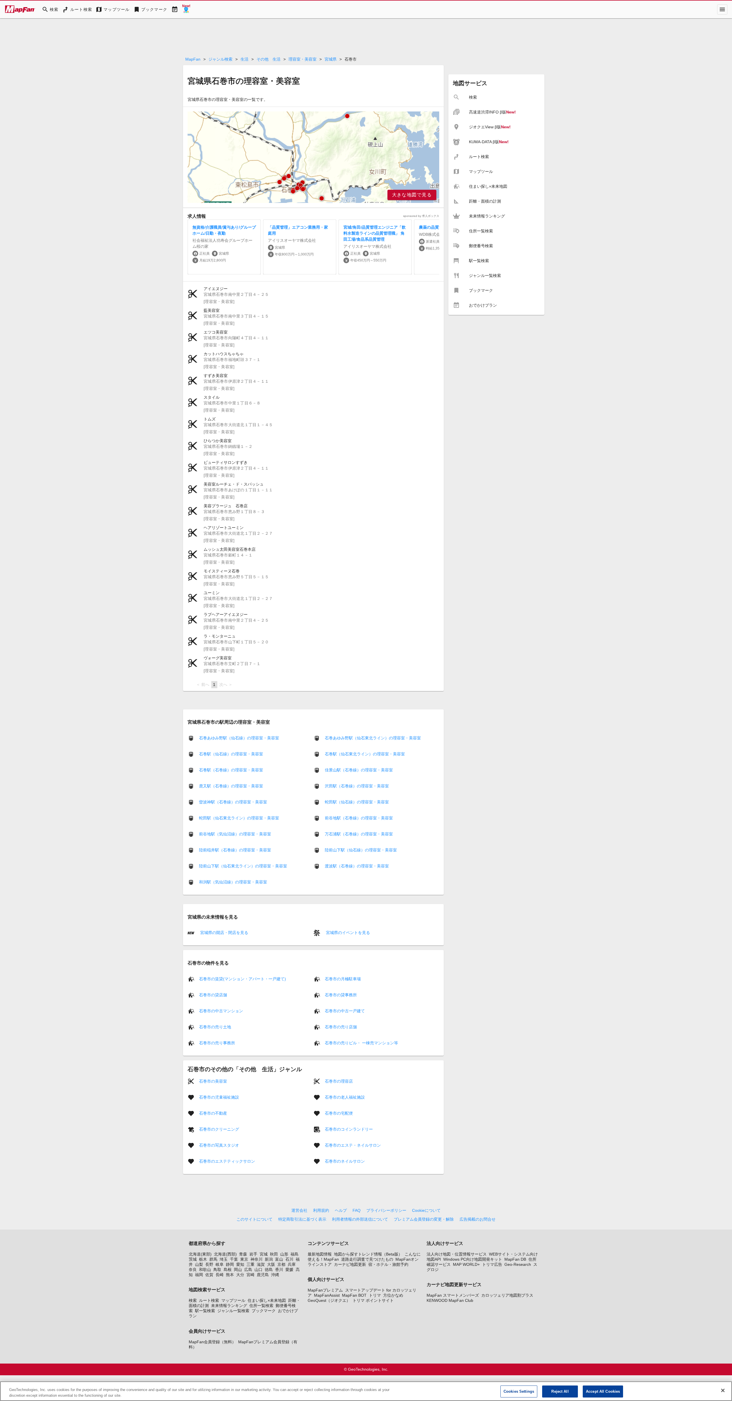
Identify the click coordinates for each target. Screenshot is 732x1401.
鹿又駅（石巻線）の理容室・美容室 (231, 786)
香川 (279, 1269)
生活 (244, 59)
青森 (243, 1254)
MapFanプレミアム (325, 1290)
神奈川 (256, 1259)
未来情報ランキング (229, 1305)
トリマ (375, 1295)
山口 (258, 1269)
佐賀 (209, 1274)
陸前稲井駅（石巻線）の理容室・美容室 (235, 850)
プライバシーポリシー (386, 1210)
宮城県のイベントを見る (347, 932)
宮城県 (331, 59)
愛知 (240, 1264)
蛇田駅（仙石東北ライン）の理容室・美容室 (239, 818)
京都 (281, 1264)
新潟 (269, 1259)
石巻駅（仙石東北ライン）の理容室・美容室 (365, 754)
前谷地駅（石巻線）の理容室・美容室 (359, 818)
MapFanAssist (327, 1295)
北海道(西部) (225, 1254)
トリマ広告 (492, 1264)
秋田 (274, 1254)
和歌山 (205, 1269)
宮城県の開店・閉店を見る (223, 932)
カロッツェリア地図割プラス (507, 1295)
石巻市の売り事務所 (217, 1042)
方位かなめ (393, 1295)
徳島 (269, 1269)
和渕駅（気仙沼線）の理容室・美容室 (233, 882)
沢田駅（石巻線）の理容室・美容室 (357, 786)
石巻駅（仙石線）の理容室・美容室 (231, 754)
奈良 (193, 1269)
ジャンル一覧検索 (233, 1310)
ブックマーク (264, 1310)
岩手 (253, 1254)
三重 (250, 1264)
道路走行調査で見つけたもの (367, 1259)
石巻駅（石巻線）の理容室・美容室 (231, 770)
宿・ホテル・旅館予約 (388, 1264)
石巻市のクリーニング (219, 1129)
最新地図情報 (320, 1254)
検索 (193, 1300)
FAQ (357, 1210)
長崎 (220, 1274)
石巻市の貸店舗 (213, 994)
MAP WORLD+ (466, 1264)
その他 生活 (268, 59)
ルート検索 (209, 1300)
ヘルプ (341, 1210)
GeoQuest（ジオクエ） (329, 1300)
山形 (284, 1254)
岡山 (238, 1269)
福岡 (199, 1274)
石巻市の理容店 (339, 1081)
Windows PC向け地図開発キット (472, 1259)
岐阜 (220, 1264)
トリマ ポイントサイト (373, 1300)
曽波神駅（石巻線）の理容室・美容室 (233, 802)
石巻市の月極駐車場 (343, 978)
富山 (279, 1259)
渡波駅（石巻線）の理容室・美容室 (357, 866)
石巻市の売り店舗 (341, 1026)
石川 (289, 1259)
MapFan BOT (354, 1295)
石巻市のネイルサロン (345, 1161)
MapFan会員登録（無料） (212, 1342)
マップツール (233, 1300)
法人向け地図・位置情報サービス (457, 1254)
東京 (244, 1259)
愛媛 (289, 1269)
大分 (240, 1274)
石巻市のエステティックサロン (227, 1161)
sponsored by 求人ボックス (421, 215)
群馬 (213, 1259)
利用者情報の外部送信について (360, 1219)
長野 (209, 1264)
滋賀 (261, 1264)
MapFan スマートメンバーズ (453, 1295)
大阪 (271, 1264)
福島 (295, 1254)
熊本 (230, 1274)
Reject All (559, 1391)
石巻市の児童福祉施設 (219, 1097)
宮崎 (250, 1274)
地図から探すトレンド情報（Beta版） (368, 1254)
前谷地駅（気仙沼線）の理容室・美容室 (235, 834)
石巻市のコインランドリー (349, 1129)
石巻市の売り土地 (215, 1026)
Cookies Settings (519, 1391)
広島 (248, 1269)
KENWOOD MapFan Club (450, 1300)
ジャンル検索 (220, 59)
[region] (313, 157)
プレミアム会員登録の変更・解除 (424, 1219)
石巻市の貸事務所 (341, 994)
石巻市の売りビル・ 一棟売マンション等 (361, 1042)
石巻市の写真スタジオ (219, 1145)
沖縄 (275, 1274)
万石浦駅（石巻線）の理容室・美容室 (359, 834)
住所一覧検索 (261, 1305)
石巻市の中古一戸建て (345, 1010)
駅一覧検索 (205, 1310)
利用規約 (321, 1210)
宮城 (264, 1254)
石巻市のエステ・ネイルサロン (353, 1145)
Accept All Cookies (603, 1391)
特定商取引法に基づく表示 (302, 1219)
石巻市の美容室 (213, 1081)
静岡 (230, 1264)
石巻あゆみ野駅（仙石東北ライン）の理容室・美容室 (373, 738)
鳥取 (217, 1269)
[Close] (723, 1390)
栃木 (203, 1259)
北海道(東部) (200, 1254)
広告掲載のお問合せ (478, 1219)
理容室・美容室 (303, 59)
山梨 (199, 1264)
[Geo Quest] (186, 9)
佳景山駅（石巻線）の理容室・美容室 (359, 770)
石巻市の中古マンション (221, 1010)
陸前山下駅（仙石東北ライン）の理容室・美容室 (243, 866)
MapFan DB (515, 1259)
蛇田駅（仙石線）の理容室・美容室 (357, 802)
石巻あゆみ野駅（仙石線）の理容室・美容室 (239, 738)
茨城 (193, 1259)
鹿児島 (263, 1274)
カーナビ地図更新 (350, 1264)
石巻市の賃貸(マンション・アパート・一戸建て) (242, 978)
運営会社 (299, 1210)
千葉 (234, 1259)
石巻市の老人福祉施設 (345, 1097)
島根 (228, 1269)
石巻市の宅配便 (339, 1113)
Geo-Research (517, 1264)
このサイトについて (254, 1219)
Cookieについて (426, 1210)
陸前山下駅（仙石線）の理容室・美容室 (361, 850)
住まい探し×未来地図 (267, 1300)
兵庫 (292, 1264)
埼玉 (224, 1259)
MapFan (192, 59)
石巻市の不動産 (213, 1113)
